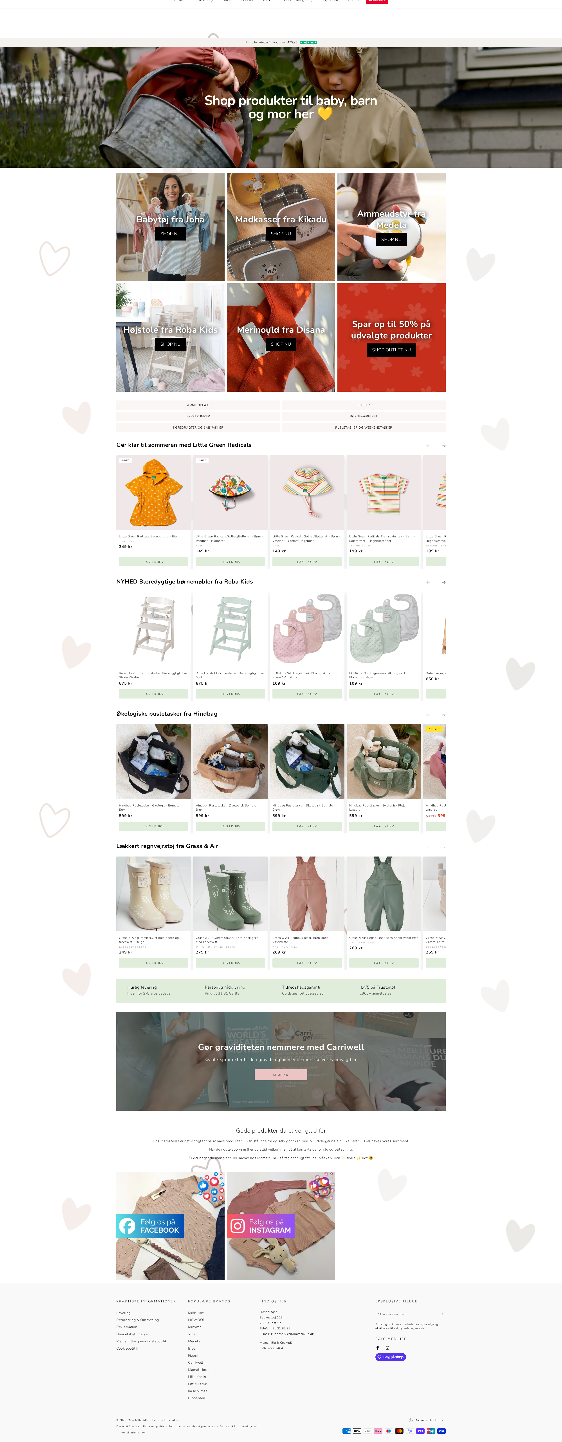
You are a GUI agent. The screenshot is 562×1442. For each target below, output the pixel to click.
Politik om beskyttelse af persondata (192, 1426)
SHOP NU (170, 234)
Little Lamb (197, 1384)
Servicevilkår (228, 1426)
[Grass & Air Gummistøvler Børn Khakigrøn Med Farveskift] (230, 894)
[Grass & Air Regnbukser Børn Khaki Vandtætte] (384, 894)
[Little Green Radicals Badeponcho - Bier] (153, 492)
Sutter (364, 405)
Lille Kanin (197, 1376)
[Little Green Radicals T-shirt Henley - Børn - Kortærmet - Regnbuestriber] (384, 492)
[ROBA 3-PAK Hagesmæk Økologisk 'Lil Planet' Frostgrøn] (384, 629)
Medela (194, 1341)
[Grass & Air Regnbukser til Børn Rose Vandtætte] (307, 894)
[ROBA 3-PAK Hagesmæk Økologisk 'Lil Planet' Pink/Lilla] (307, 629)
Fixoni (193, 1355)
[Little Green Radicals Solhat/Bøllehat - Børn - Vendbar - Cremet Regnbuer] (307, 492)
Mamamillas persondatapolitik (141, 1341)
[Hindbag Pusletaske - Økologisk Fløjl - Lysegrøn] (384, 761)
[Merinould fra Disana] (281, 337)
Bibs (192, 1348)
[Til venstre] (431, 446)
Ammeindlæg (198, 405)
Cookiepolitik (127, 1348)
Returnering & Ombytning (137, 1320)
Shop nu (281, 1075)
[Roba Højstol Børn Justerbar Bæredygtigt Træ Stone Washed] (153, 629)
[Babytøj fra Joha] (170, 227)
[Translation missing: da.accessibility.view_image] (170, 1226)
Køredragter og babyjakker (198, 428)
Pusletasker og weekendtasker (363, 428)
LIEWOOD (197, 1320)
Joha (191, 1334)
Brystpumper (198, 416)
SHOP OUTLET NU (391, 350)
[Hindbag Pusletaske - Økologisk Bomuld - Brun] (230, 761)
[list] (281, 989)
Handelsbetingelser (132, 1334)
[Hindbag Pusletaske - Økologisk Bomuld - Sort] (153, 761)
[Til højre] (441, 446)
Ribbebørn (196, 1398)
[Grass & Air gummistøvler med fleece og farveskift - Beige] (153, 894)
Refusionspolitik (153, 1426)
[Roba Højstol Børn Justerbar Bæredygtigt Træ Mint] (230, 629)
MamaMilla (134, 1420)
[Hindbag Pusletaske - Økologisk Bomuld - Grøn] (307, 761)
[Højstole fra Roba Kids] (170, 337)
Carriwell (195, 1362)
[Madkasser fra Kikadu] (281, 227)
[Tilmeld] (443, 1314)
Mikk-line (196, 1313)
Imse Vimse (198, 1391)
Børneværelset (364, 416)
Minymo (195, 1327)
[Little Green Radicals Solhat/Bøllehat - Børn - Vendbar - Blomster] (230, 492)
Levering (123, 1313)
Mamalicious (198, 1369)
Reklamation (126, 1327)
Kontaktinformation (133, 1432)
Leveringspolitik (250, 1426)
